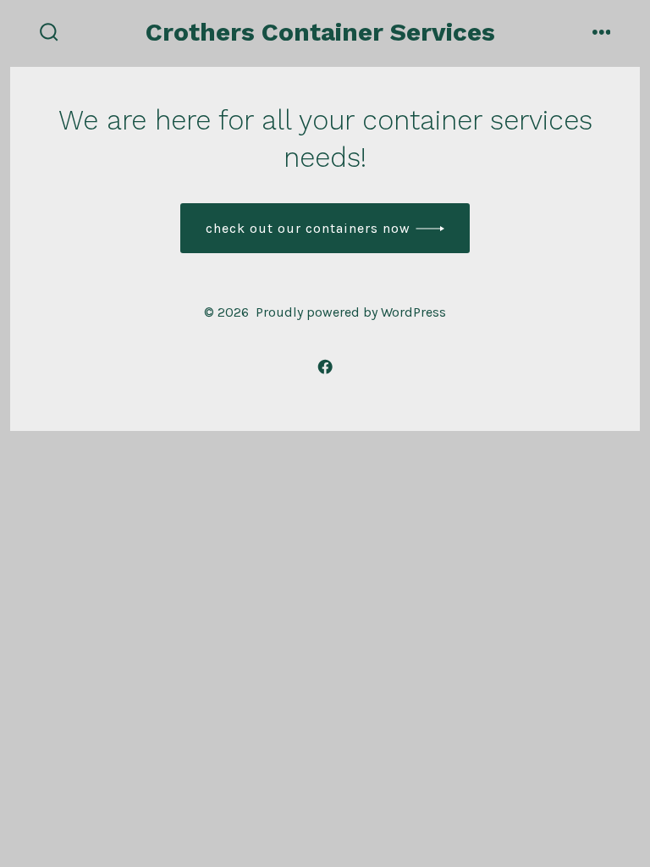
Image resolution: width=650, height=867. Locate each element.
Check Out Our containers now (308, 228)
